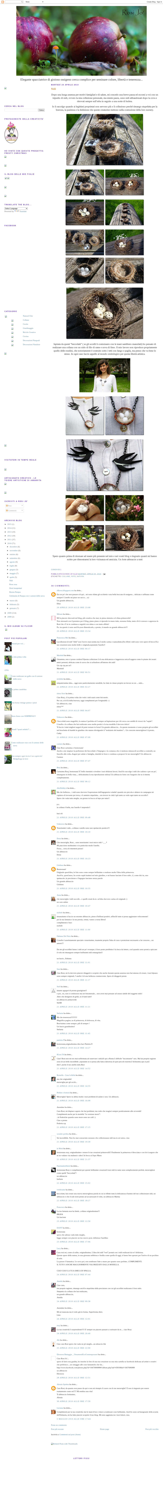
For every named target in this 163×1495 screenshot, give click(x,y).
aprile (12, 577)
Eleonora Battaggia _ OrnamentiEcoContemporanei (77, 1354)
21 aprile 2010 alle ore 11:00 (73, 930)
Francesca (61, 1207)
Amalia (60, 1281)
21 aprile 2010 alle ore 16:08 (74, 1101)
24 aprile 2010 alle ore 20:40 (74, 1333)
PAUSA (6, 670)
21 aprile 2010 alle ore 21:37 (74, 1159)
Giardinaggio (28, 328)
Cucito (25, 324)
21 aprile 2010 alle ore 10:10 (74, 832)
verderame (61, 1190)
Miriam (60, 614)
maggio (13, 573)
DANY (59, 1228)
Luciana (60, 1408)
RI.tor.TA (60, 1054)
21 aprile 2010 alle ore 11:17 (73, 980)
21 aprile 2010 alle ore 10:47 (74, 906)
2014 (9, 528)
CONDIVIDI (55, 569)
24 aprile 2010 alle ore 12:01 (74, 1319)
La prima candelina (18, 689)
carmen (60, 744)
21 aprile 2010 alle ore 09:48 (74, 817)
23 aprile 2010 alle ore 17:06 (74, 1242)
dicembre (14, 547)
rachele (60, 913)
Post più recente (57, 1429)
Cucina (26, 336)
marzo (12, 601)
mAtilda (60, 679)
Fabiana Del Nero (64, 936)
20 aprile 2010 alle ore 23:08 (74, 607)
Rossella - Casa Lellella (66, 1075)
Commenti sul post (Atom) (70, 1434)
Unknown (61, 717)
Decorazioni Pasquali (31, 340)
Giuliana (60, 865)
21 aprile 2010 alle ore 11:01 (73, 962)
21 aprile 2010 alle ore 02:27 (74, 687)
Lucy (59, 1248)
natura (80, 576)
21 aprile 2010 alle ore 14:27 (74, 1048)
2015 (9, 524)
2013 (9, 532)
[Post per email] (104, 574)
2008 (9, 617)
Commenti (12, 511)
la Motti (60, 1148)
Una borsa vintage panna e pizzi (24, 703)
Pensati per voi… (18, 644)
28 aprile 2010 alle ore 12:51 (74, 1378)
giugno (13, 570)
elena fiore (61, 693)
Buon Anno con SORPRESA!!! (23, 716)
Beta (58, 768)
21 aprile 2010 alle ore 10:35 (74, 888)
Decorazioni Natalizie (31, 344)
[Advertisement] (14, 399)
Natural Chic (28, 316)
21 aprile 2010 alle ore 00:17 (74, 649)
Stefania (60, 1013)
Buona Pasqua (15, 592)
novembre (14, 551)
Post (9, 506)
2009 (9, 613)
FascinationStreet (63, 1166)
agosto (12, 562)
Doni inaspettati (15, 588)
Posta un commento (59, 1425)
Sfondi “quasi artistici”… (21, 729)
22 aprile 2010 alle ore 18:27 (74, 1200)
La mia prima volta (18, 657)
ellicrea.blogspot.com (65, 590)
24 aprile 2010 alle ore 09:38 (74, 1301)
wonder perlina (63, 1134)
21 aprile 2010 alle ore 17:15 (74, 1127)
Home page (104, 1429)
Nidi (53, 88)
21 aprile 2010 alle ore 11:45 (73, 1033)
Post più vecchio (152, 1429)
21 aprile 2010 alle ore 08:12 (74, 782)
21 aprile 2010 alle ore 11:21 (73, 1007)
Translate (23, 211)
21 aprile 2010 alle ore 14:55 (74, 1086)
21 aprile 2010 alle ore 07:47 (74, 761)
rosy (58, 1325)
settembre (14, 558)
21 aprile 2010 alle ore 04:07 (74, 710)
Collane (26, 320)
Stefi (58, 987)
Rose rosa (13, 584)
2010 (9, 543)
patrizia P (60, 1040)
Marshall (60, 655)
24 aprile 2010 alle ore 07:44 (74, 1275)
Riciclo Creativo (29, 332)
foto (73, 576)
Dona (59, 838)
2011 (9, 540)
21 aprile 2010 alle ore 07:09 (74, 737)
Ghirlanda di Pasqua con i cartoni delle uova (27, 596)
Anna (59, 895)
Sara (58, 969)
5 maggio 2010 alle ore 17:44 (74, 1419)
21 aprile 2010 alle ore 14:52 (74, 1069)
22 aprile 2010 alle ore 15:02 (74, 1183)
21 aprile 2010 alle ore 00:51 (74, 672)
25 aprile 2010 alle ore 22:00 (74, 1348)
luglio (12, 566)
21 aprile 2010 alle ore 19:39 (74, 1142)
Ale (58, 1340)
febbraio (13, 604)
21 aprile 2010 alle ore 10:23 (74, 859)
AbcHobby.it (62, 788)
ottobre (13, 554)
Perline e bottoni (63, 1093)
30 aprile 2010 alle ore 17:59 (74, 1401)
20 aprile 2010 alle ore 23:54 (74, 631)
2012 (9, 536)
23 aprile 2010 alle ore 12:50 (74, 1221)
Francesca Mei (62, 638)
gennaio (13, 608)
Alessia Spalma (63, 1384)
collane (66, 576)
